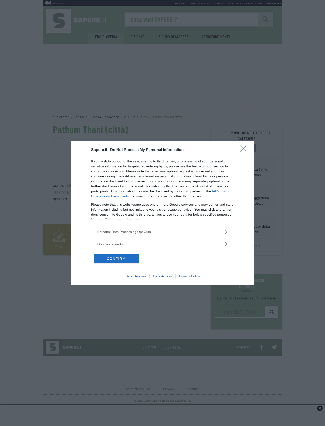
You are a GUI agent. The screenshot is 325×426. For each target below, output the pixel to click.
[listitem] (162, 231)
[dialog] (162, 213)
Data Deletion (135, 276)
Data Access (162, 276)
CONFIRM (116, 258)
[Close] (244, 150)
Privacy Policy (189, 276)
